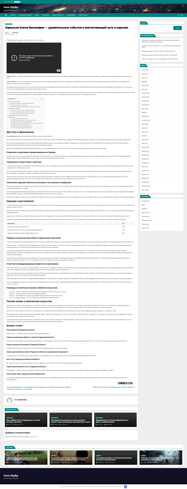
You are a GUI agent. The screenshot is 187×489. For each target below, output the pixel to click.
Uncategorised (10, 417)
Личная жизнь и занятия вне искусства (18, 115)
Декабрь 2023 (145, 155)
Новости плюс (145, 216)
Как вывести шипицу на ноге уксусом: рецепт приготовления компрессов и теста (70, 421)
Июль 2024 (145, 128)
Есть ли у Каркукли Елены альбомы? (21, 124)
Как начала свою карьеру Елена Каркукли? (23, 127)
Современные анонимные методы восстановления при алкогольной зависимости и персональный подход (23, 460)
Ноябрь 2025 (145, 101)
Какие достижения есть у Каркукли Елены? (23, 126)
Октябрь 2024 (145, 116)
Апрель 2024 (145, 139)
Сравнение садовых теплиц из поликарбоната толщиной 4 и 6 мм (160, 59)
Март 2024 (144, 143)
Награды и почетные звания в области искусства (22, 113)
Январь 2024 (145, 151)
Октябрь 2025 (145, 104)
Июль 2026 (145, 74)
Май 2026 (144, 81)
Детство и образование (14, 101)
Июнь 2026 (145, 77)
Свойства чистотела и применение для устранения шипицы (113, 387)
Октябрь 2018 (145, 182)
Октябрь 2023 (145, 162)
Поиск (143, 23)
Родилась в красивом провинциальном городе (22, 103)
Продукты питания (25, 15)
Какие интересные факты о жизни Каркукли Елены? (24, 120)
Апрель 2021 (145, 174)
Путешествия (71, 15)
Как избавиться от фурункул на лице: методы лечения (23, 421)
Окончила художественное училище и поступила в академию (25, 106)
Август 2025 (145, 108)
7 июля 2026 (145, 462)
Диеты (37, 15)
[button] (179, 15)
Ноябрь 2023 (145, 159)
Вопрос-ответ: (11, 117)
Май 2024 (144, 135)
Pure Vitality (11, 7)
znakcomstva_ (20, 424)
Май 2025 (144, 112)
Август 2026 (145, 70)
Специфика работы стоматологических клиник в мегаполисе (158, 51)
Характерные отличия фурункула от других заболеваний (112, 421)
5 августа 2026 (12, 462)
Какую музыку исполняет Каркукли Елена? (22, 121)
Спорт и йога (83, 15)
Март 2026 (144, 89)
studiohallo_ (15, 32)
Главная (12, 15)
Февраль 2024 (145, 147)
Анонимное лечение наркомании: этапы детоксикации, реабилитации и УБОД (69, 459)
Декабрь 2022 (145, 170)
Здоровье (45, 15)
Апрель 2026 (145, 85)
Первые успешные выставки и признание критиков (23, 110)
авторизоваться (34, 436)
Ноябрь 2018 (145, 178)
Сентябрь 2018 (146, 186)
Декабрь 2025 (145, 97)
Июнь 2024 (145, 132)
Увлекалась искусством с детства (19, 105)
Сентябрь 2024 (146, 120)
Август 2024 (145, 124)
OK (125, 486)
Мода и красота (57, 15)
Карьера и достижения (14, 108)
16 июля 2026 (101, 462)
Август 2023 (145, 166)
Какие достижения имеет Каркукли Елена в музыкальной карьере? (28, 123)
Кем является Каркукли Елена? (20, 118)
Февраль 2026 (145, 93)
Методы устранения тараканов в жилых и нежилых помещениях (159, 55)
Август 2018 (145, 190)
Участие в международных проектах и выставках (22, 111)
